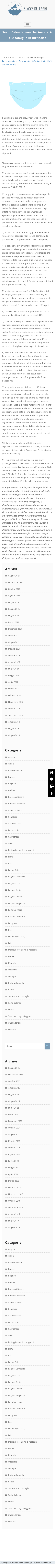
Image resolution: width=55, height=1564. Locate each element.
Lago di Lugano (15, 896)
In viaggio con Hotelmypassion (22, 850)
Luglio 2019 (13, 728)
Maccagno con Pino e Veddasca (22, 949)
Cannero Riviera (15, 810)
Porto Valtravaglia (16, 983)
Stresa (11, 1009)
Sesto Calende (9, 64)
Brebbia (11, 790)
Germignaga (13, 836)
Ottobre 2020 (14, 655)
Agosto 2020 (14, 662)
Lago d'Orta (13, 870)
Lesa (10, 929)
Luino (10, 943)
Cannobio (12, 817)
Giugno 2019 (14, 735)
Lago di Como (14, 883)
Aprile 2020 (13, 682)
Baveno (11, 777)
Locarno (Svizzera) (16, 936)
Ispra (10, 856)
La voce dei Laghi (27, 61)
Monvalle (12, 963)
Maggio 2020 (14, 675)
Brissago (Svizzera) (17, 803)
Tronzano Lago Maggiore (20, 1016)
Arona (11, 763)
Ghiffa (11, 843)
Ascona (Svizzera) (16, 770)
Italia (10, 863)
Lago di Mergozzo (16, 903)
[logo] (27, 8)
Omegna (12, 976)
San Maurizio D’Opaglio (18, 996)
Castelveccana (14, 823)
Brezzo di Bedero (16, 797)
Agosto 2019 (14, 722)
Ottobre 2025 (14, 589)
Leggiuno (12, 923)
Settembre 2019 (15, 715)
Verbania (12, 1029)
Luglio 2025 (13, 602)
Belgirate (12, 783)
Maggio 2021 (14, 648)
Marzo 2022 (13, 622)
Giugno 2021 (14, 642)
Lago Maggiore (9, 61)
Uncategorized (14, 1022)
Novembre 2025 (15, 582)
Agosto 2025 (14, 595)
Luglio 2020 (13, 668)
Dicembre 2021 (15, 628)
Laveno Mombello (16, 916)
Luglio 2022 (13, 615)
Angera (11, 757)
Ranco (11, 989)
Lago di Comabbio (16, 876)
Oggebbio (12, 969)
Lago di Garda (14, 890)
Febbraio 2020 (14, 695)
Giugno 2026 (14, 575)
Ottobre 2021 (14, 635)
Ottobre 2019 (14, 708)
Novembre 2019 (15, 702)
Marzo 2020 (13, 688)
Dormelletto (13, 830)
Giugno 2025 (14, 609)
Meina (11, 956)
